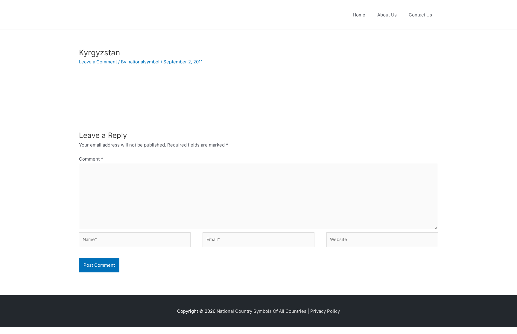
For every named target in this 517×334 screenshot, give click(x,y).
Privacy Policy (325, 311)
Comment (91, 159)
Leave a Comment (98, 62)
